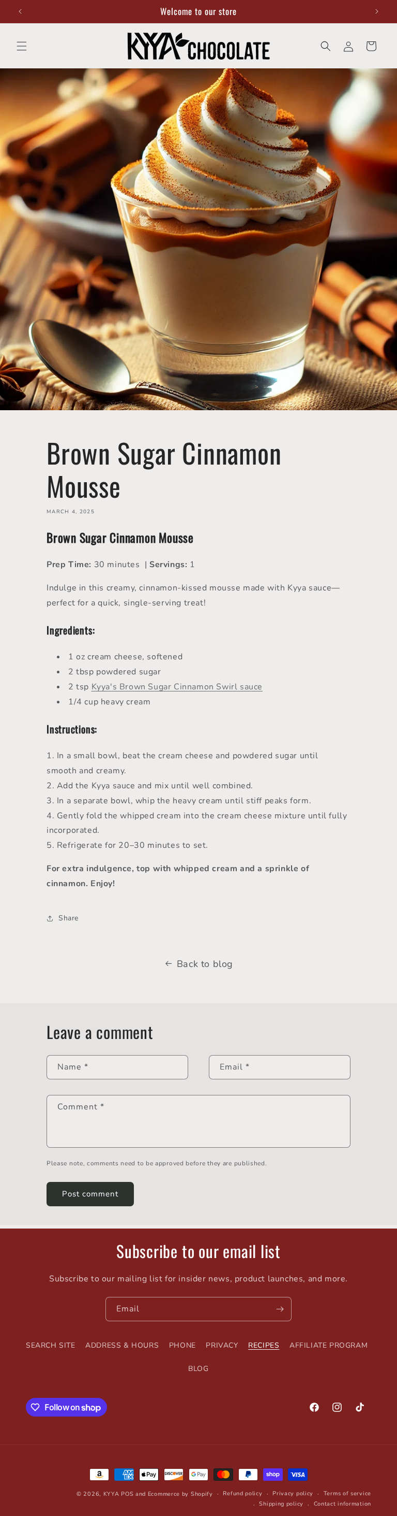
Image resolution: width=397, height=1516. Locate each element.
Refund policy (242, 1493)
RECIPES (263, 1345)
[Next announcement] (376, 11)
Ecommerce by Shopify (180, 1494)
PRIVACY (222, 1345)
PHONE (182, 1345)
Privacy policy (292, 1493)
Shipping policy (281, 1504)
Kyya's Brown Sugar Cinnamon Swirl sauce (177, 686)
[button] (21, 46)
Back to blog (205, 964)
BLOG (198, 1369)
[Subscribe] (279, 1309)
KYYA (111, 1494)
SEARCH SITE (50, 1345)
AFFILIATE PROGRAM (328, 1345)
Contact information (342, 1504)
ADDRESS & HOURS (122, 1345)
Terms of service (347, 1493)
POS (127, 1494)
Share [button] (68, 918)
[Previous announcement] (20, 11)
